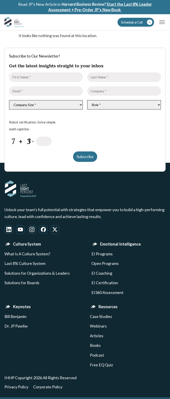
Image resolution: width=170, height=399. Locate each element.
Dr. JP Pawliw (16, 326)
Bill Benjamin (15, 316)
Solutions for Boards (21, 282)
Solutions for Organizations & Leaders (37, 273)
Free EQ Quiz (101, 365)
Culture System (27, 244)
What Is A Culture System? (27, 254)
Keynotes (22, 307)
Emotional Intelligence (120, 244)
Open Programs (105, 263)
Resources (108, 307)
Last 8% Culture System (24, 263)
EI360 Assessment (107, 292)
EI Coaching (101, 273)
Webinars (98, 326)
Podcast (97, 355)
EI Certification (104, 282)
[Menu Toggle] (162, 22)
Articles (96, 335)
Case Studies (101, 316)
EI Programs (102, 254)
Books (95, 345)
